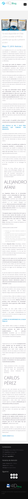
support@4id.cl (10, 456)
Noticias (18, 46)
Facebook (11, 475)
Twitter (14, 475)
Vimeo (16, 477)
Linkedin (16, 475)
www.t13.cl (10, 436)
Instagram (11, 477)
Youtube (14, 477)
